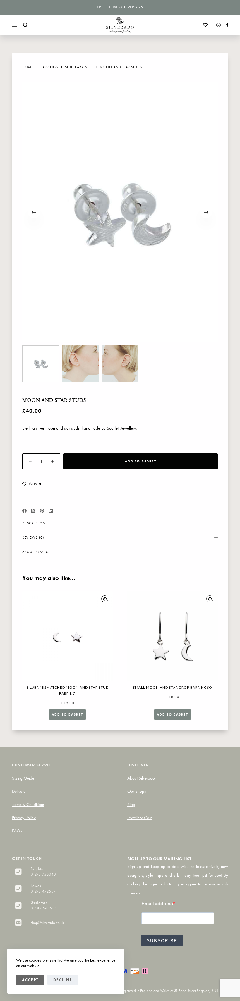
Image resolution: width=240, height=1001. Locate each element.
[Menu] (14, 24)
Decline (62, 979)
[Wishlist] (205, 25)
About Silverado (141, 778)
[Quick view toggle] (104, 598)
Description (34, 523)
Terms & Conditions (28, 804)
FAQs (17, 831)
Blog (131, 804)
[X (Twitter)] (33, 511)
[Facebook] (24, 511)
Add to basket (140, 461)
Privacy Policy (24, 818)
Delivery (18, 791)
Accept (30, 979)
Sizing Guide (23, 778)
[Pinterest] (42, 511)
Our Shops (136, 791)
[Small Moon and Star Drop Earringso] (172, 636)
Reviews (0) (33, 537)
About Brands (35, 551)
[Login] (218, 25)
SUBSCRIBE (162, 940)
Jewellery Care (139, 818)
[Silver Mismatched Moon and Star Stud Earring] (67, 636)
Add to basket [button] (67, 714)
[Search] (25, 25)
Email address (157, 903)
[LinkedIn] (51, 511)
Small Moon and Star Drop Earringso (172, 687)
